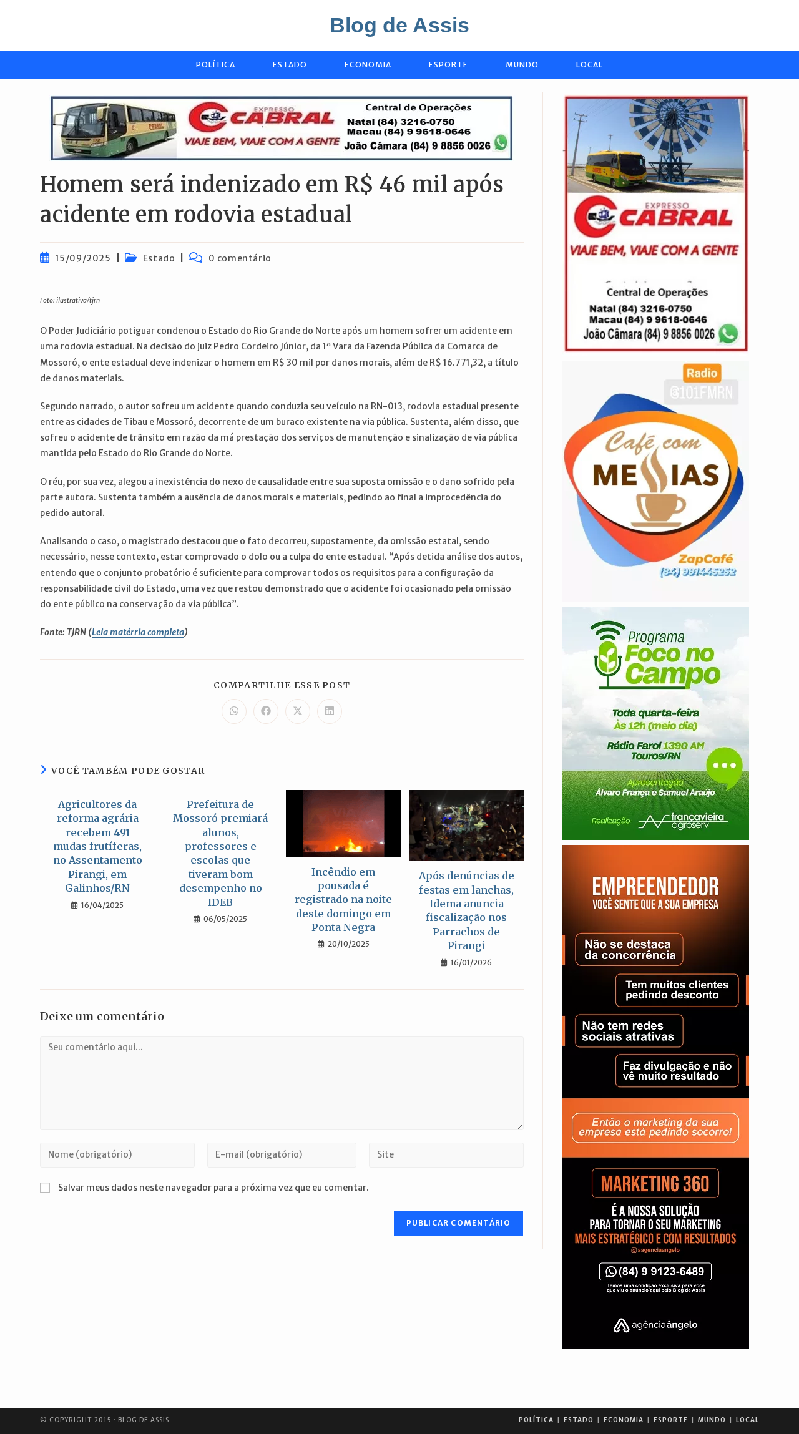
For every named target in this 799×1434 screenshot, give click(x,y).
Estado (159, 258)
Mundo (712, 1420)
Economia (624, 1420)
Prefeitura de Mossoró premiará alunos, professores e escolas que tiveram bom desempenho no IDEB (220, 853)
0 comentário (240, 258)
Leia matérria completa (138, 632)
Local (747, 1420)
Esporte (671, 1420)
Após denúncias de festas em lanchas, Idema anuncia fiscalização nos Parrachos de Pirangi (466, 910)
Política (536, 1420)
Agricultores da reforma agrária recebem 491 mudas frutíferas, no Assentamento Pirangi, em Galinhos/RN (97, 846)
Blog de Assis (399, 25)
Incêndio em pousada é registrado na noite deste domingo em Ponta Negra (343, 900)
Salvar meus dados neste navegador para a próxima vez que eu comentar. (213, 1187)
